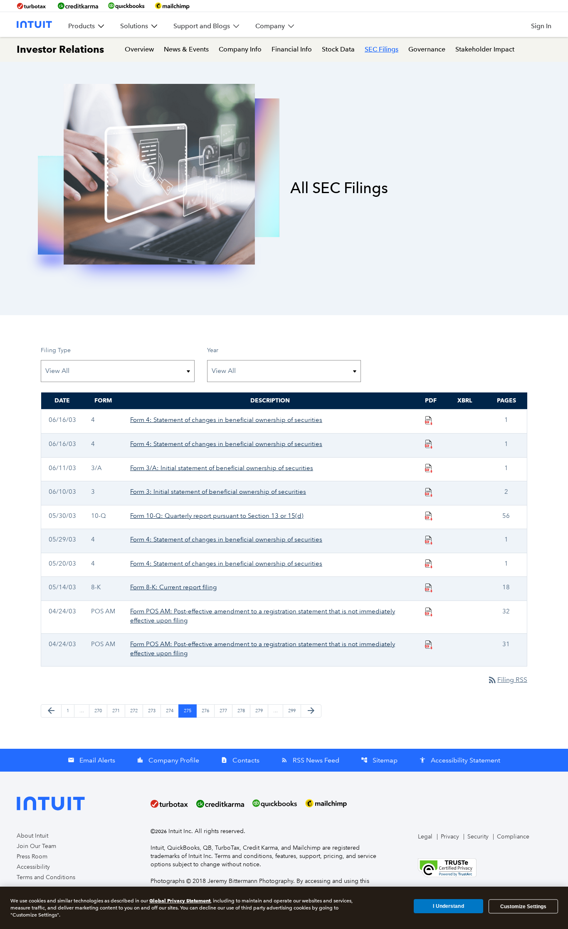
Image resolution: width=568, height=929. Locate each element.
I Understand (448, 906)
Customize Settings (523, 906)
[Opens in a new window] (447, 867)
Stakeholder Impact (484, 49)
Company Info (240, 49)
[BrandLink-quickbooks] (126, 6)
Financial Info (292, 49)
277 (224, 710)
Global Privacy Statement (179, 900)
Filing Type (56, 350)
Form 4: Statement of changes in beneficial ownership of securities (226, 420)
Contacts (240, 760)
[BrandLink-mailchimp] (172, 6)
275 (188, 710)
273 (153, 710)
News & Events (186, 49)
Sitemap (379, 760)
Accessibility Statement (459, 760)
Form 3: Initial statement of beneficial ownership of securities (218, 491)
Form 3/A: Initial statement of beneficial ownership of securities (221, 468)
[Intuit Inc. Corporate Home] (34, 24)
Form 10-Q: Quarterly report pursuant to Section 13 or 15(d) (217, 516)
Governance (426, 49)
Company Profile (168, 760)
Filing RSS (507, 680)
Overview (139, 49)
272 (135, 710)
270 (99, 710)
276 (206, 710)
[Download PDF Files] (428, 420)
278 (242, 710)
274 (170, 710)
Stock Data (338, 49)
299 (293, 710)
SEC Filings (381, 49)
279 (260, 710)
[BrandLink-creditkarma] (78, 6)
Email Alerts (91, 760)
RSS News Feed (310, 760)
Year (212, 350)
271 (117, 710)
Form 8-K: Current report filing (173, 587)
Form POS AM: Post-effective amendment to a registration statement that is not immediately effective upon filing (262, 616)
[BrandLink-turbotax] (32, 6)
